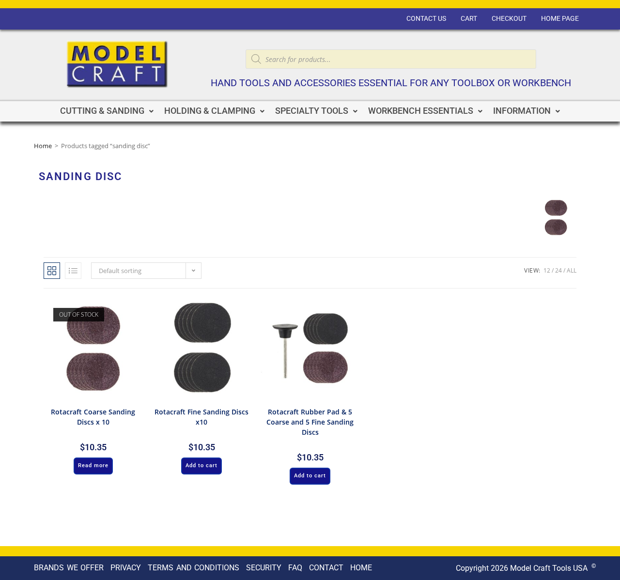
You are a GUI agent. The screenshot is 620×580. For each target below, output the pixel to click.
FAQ (295, 567)
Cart (469, 19)
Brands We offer (69, 567)
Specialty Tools (311, 111)
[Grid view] (52, 270)
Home (43, 145)
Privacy (125, 567)
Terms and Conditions (193, 567)
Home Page (560, 19)
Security (263, 567)
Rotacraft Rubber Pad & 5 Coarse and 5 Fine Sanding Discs (310, 422)
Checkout (509, 19)
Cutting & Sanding (102, 111)
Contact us (426, 19)
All (571, 270)
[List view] (73, 270)
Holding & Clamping (209, 111)
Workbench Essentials (420, 111)
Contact (326, 567)
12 (546, 270)
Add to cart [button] (201, 465)
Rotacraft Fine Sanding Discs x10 (201, 417)
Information (522, 111)
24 (558, 270)
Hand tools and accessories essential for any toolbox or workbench (391, 83)
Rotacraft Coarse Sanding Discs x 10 (93, 417)
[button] (107, 111)
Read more (93, 465)
